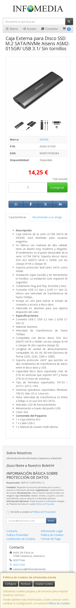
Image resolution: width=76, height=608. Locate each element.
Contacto (51, 29)
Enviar (51, 520)
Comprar (57, 187)
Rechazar (26, 583)
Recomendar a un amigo (47, 217)
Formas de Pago (51, 539)
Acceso (31, 29)
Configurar (10, 583)
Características (17, 217)
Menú (13, 29)
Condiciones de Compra (20, 539)
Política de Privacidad (45, 504)
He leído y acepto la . (33, 511)
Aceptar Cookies (44, 583)
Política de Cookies (58, 603)
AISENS (44, 139)
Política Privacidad (17, 535)
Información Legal (52, 531)
